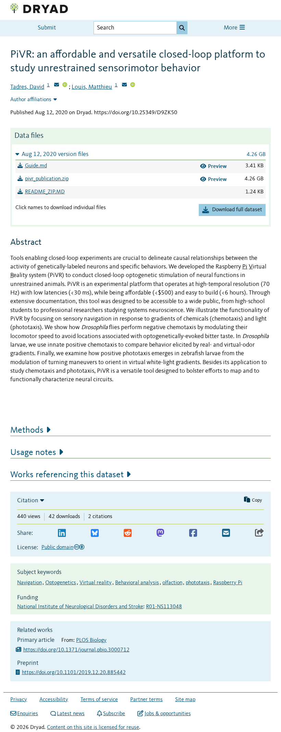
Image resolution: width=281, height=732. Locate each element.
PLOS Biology (91, 640)
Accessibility (53, 700)
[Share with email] (226, 533)
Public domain (57, 547)
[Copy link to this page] (259, 533)
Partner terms (146, 700)
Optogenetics (60, 583)
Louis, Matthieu (92, 87)
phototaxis (198, 583)
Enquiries (27, 714)
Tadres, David (27, 87)
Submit (47, 28)
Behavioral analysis (137, 583)
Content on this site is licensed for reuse (93, 727)
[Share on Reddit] (128, 533)
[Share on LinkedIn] (62, 533)
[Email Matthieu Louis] (124, 85)
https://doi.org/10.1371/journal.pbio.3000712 (76, 650)
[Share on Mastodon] (160, 533)
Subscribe (114, 714)
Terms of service (99, 700)
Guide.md (36, 166)
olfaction (172, 583)
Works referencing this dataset (67, 474)
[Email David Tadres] (56, 85)
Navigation (29, 583)
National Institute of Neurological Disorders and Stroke (80, 607)
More (231, 28)
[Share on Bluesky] (95, 533)
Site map (185, 700)
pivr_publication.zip (47, 179)
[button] (140, 154)
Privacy (18, 700)
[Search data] (181, 27)
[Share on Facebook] (193, 533)
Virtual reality (96, 583)
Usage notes (33, 452)
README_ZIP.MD (45, 192)
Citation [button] (27, 500)
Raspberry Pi (227, 583)
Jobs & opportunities (168, 714)
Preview (217, 166)
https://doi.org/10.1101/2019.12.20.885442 (74, 672)
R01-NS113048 (164, 607)
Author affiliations (30, 100)
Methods (27, 430)
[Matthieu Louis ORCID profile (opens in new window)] (133, 85)
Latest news (71, 714)
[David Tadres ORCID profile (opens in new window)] (65, 85)
